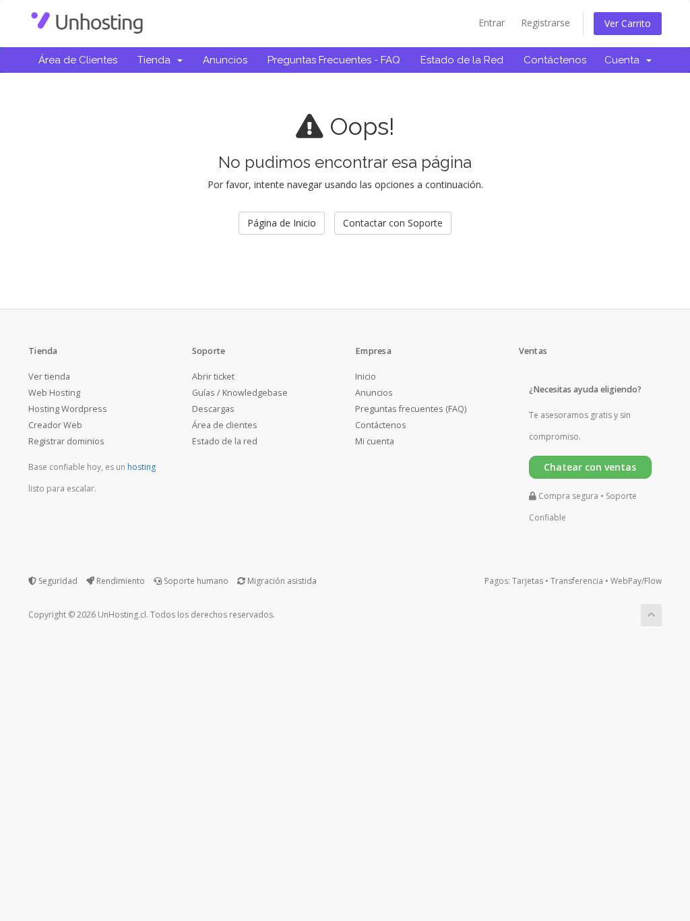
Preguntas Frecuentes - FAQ (334, 60)
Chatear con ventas (590, 466)
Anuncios (225, 60)
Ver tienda (49, 376)
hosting (141, 467)
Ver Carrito (627, 23)
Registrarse (545, 22)
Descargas (213, 409)
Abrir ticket (213, 376)
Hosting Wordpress (67, 409)
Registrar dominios (66, 441)
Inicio (365, 376)
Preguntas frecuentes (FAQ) (410, 409)
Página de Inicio (281, 222)
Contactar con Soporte (393, 222)
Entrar (491, 22)
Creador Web (55, 425)
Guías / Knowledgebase (240, 392)
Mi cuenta (374, 441)
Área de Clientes (77, 60)
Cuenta (624, 60)
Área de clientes (224, 425)
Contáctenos (555, 60)
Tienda (156, 60)
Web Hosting (54, 392)
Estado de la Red (461, 60)
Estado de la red (224, 441)
